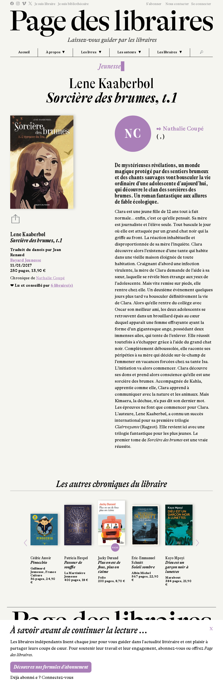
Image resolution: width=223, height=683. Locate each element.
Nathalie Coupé (50, 278)
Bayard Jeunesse (25, 260)
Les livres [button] (89, 52)
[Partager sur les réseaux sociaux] (15, 220)
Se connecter (201, 4)
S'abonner (153, 4)
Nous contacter (177, 4)
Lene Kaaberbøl (111, 83)
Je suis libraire (44, 4)
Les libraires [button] (167, 52)
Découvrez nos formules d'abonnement (51, 667)
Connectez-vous (57, 677)
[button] (25, 543)
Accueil (24, 52)
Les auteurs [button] (127, 52)
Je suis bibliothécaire (73, 4)
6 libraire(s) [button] (62, 285)
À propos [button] (53, 52)
